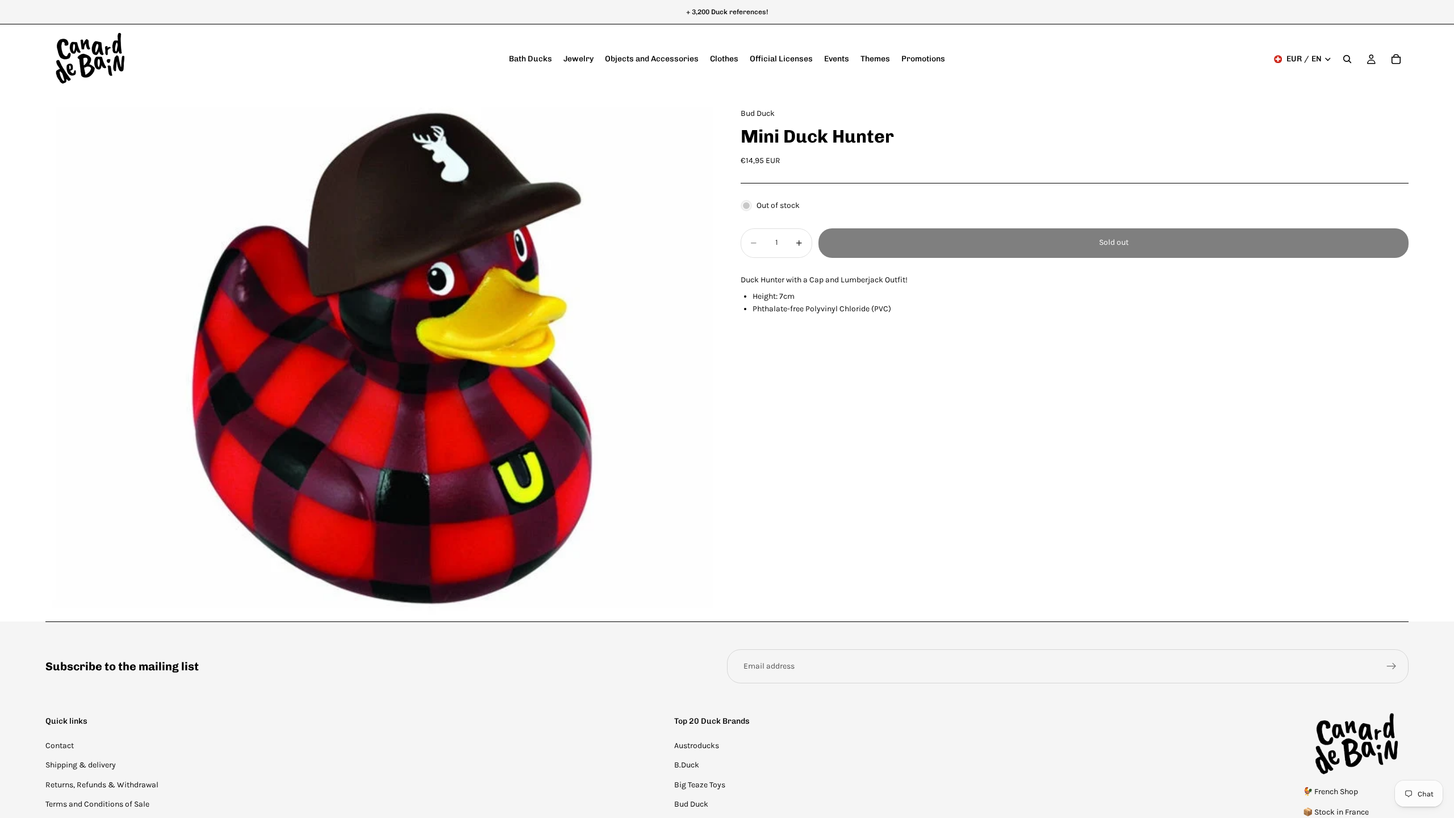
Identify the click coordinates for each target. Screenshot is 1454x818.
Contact (59, 745)
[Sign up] (1391, 666)
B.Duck (686, 765)
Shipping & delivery (80, 765)
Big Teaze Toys (699, 785)
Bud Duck (691, 804)
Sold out (1114, 242)
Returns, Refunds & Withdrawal (101, 785)
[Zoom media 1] (379, 357)
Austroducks (696, 745)
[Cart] (1396, 59)
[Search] (1347, 59)
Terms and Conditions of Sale (97, 804)
